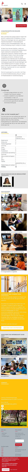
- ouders (3, 434)
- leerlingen (4, 433)
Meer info (4, 466)
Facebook (2, 450)
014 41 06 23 (4, 402)
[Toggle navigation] (22, 4)
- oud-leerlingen (5, 436)
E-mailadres (18, 438)
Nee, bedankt (13, 469)
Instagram (2, 453)
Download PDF (21, 25)
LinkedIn (2, 455)
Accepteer (5, 469)
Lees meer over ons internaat (12, 328)
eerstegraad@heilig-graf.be (9, 404)
